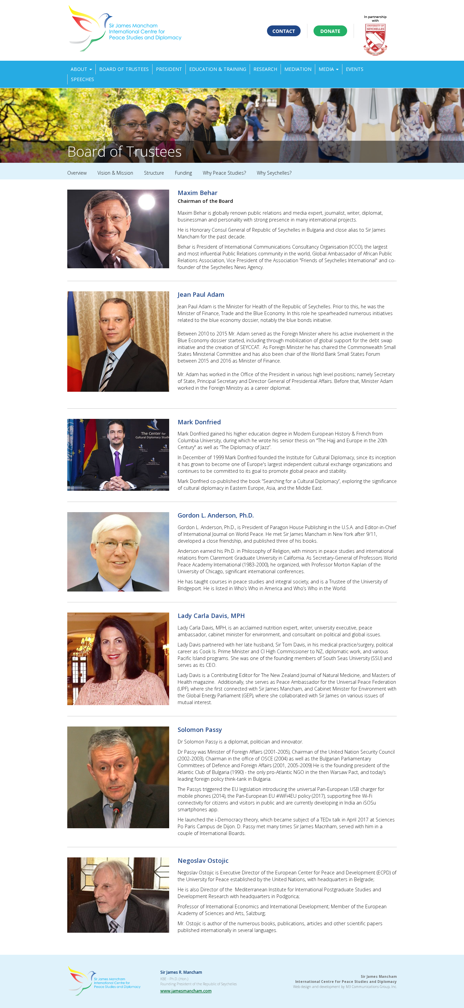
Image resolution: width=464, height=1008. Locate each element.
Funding (183, 173)
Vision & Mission (115, 173)
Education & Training (217, 69)
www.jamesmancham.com (186, 991)
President (169, 69)
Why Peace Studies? (224, 173)
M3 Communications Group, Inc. (371, 986)
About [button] (80, 69)
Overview (77, 173)
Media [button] (327, 69)
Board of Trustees (124, 69)
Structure (154, 173)
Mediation (297, 69)
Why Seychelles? (274, 173)
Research (265, 69)
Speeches (82, 79)
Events (354, 69)
